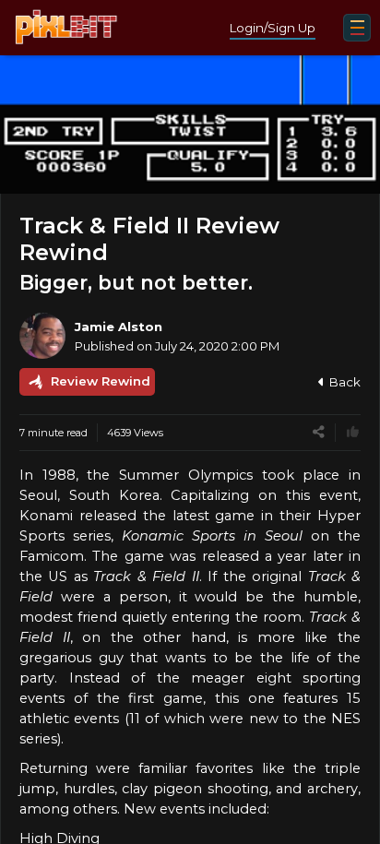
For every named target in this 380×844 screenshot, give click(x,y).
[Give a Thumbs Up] (353, 432)
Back (345, 381)
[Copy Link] (319, 432)
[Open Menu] (357, 28)
